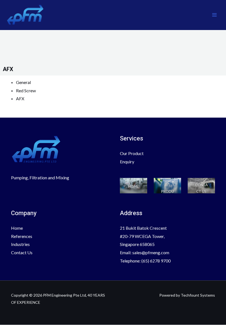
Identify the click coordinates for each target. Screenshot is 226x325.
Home (17, 228)
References (21, 236)
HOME (133, 186)
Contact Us (22, 252)
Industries (20, 244)
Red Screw (26, 90)
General (23, 82)
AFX (20, 98)
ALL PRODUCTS (167, 191)
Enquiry (127, 161)
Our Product (132, 153)
